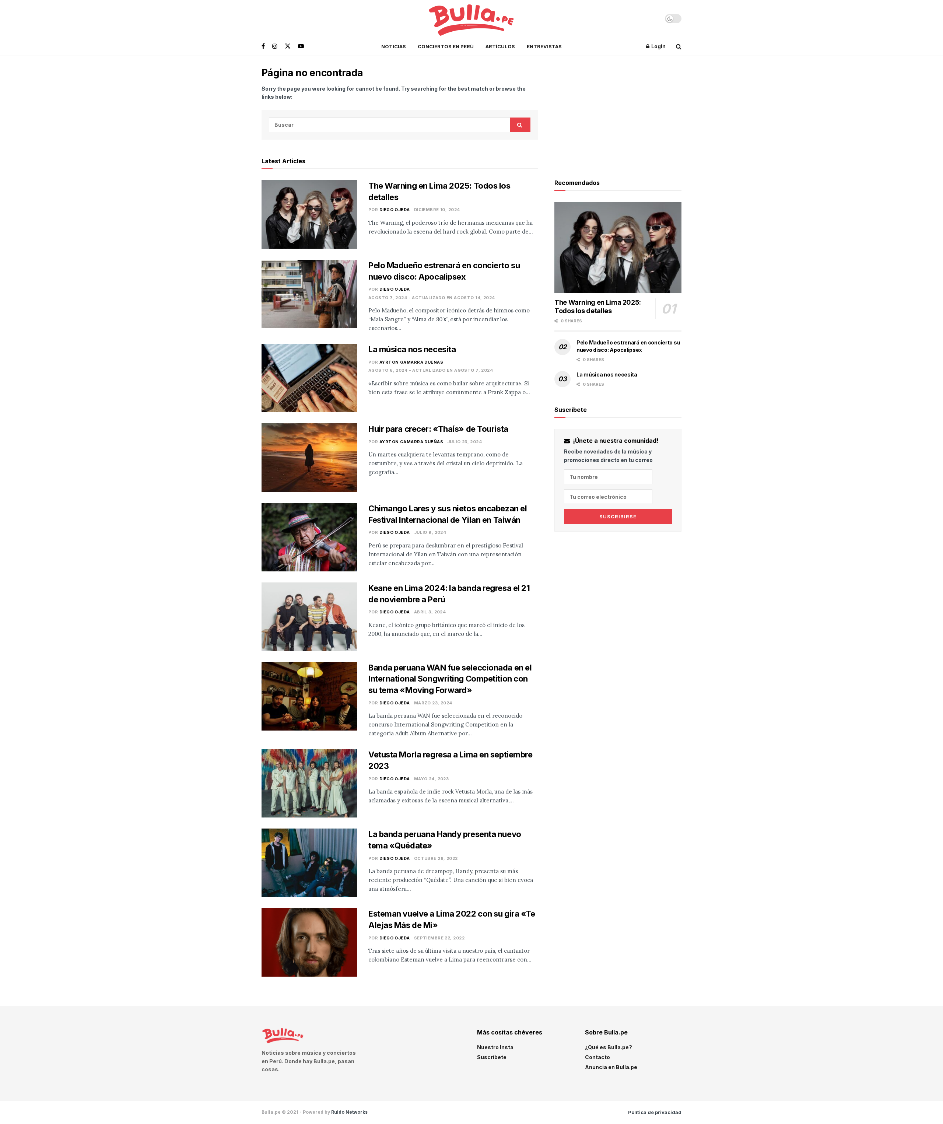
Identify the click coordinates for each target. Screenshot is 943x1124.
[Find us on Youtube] (301, 46)
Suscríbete (491, 1057)
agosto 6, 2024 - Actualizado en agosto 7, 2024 (430, 370)
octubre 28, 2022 (436, 858)
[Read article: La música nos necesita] (309, 378)
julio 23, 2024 (464, 441)
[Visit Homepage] (471, 18)
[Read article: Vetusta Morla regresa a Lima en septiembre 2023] (309, 783)
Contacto (597, 1057)
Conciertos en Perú (446, 46)
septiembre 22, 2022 (439, 938)
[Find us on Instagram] (274, 46)
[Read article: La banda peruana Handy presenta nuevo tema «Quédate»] (309, 863)
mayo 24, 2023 (431, 778)
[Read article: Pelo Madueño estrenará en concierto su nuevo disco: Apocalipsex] (309, 294)
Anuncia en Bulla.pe (611, 1067)
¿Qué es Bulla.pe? (608, 1047)
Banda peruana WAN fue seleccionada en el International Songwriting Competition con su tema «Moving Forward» (450, 679)
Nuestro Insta (495, 1047)
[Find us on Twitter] (288, 46)
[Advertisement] (618, 113)
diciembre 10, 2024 (437, 209)
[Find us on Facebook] (263, 46)
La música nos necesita (412, 349)
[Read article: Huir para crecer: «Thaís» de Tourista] (309, 457)
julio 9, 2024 (430, 532)
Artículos (500, 46)
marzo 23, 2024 (433, 702)
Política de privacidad (654, 1112)
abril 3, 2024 (430, 611)
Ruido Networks (349, 1112)
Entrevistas (544, 46)
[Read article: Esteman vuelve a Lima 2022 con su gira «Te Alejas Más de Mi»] (309, 942)
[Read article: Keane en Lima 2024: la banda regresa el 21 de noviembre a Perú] (309, 616)
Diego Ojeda (394, 209)
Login (658, 46)
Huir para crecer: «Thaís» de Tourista (438, 429)
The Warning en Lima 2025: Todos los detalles (597, 306)
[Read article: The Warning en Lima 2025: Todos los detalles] (309, 214)
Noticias (393, 46)
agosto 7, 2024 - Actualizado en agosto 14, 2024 (431, 297)
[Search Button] (678, 46)
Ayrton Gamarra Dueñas (411, 362)
